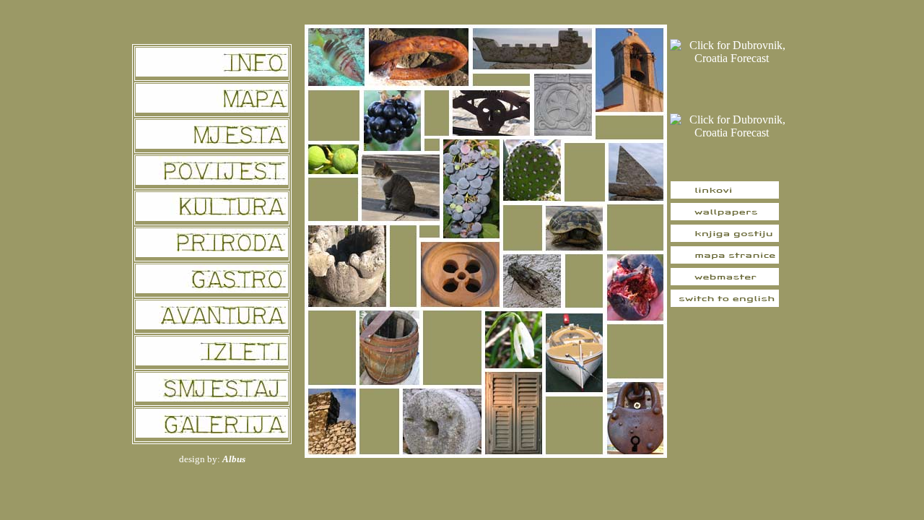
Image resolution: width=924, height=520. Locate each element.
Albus (233, 459)
